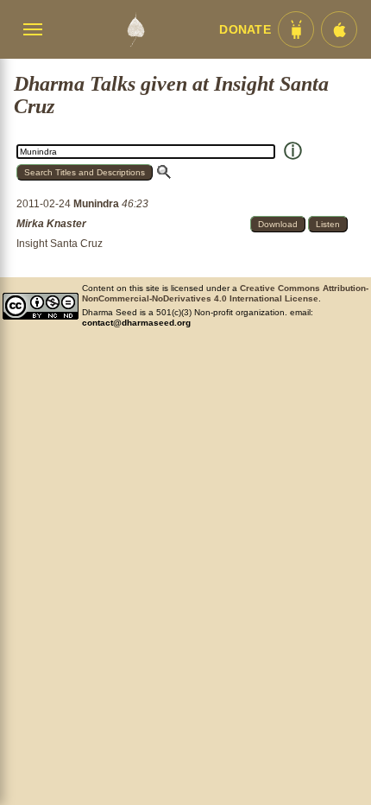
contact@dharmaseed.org (136, 322)
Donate (245, 29)
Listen (328, 224)
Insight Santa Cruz (59, 244)
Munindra (97, 204)
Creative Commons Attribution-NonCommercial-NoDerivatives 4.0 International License (225, 293)
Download (278, 224)
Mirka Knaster (51, 224)
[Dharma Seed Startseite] (135, 29)
